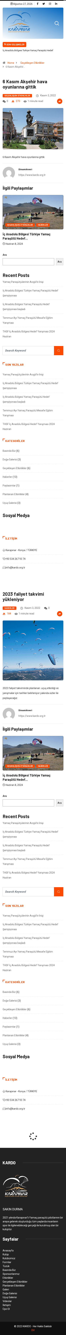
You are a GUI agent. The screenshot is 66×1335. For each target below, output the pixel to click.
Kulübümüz (9, 1258)
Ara (5, 254)
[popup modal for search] (57, 23)
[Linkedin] (56, 4)
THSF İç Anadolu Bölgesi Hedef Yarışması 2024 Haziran (29, 334)
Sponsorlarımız (11, 1273)
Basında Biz (9, 450)
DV (33, 1330)
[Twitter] (43, 4)
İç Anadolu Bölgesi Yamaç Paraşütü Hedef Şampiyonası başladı (26, 307)
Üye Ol (6, 1309)
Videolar (7, 1301)
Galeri (6, 1289)
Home (11, 62)
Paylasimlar (9, 485)
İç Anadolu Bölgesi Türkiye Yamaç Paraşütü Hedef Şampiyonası (28, 53)
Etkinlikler (8, 1277)
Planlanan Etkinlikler (14, 494)
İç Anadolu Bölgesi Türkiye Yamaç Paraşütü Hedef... (27, 236)
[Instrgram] (50, 4)
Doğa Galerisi (10, 459)
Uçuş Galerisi (10, 502)
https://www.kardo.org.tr (32, 175)
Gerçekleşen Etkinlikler (15, 1281)
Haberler (43, 225)
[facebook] (37, 4)
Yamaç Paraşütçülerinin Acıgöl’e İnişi (23, 281)
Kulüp (6, 1254)
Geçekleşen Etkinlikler (32, 62)
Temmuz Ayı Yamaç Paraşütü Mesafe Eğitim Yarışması (28, 320)
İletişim (7, 1305)
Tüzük (6, 1266)
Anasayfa (8, 1250)
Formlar (7, 1262)
